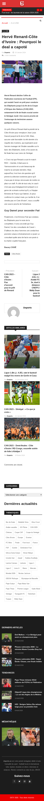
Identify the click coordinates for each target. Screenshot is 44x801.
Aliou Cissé (36, 522)
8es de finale (10, 522)
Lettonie (23, 563)
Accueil (5, 23)
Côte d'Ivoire (16, 254)
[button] (38, 10)
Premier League (22, 589)
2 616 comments (10, 55)
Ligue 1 (31, 563)
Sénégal (9, 594)
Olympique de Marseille (29, 578)
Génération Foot (26, 548)
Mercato (33, 568)
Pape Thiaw (10, 589)
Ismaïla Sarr (10, 558)
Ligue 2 (8, 568)
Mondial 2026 (10, 573)
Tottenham (31, 594)
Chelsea (9, 532)
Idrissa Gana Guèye (13, 553)
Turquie (8, 599)
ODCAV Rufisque (12, 578)
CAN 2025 (34, 527)
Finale (17, 543)
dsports (7, 52)
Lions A (16, 568)
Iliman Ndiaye (28, 553)
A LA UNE (15, 23)
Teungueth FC (20, 594)
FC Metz (9, 543)
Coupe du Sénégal (32, 532)
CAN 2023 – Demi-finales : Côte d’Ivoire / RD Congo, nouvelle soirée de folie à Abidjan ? (21, 448)
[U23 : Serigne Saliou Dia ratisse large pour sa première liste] (7, 707)
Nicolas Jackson (24, 573)
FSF (7, 548)
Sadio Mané (36, 589)
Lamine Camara (11, 563)
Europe (20, 537)
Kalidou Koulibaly (31, 558)
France (35, 543)
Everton (29, 537)
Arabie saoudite (11, 527)
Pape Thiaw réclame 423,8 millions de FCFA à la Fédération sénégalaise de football (28, 682)
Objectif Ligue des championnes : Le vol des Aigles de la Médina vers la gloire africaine (28, 694)
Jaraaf (20, 558)
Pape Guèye (10, 584)
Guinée (14, 548)
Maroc (25, 568)
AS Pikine (23, 527)
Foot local (26, 543)
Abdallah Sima (23, 522)
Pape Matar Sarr (23, 584)
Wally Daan (18, 599)
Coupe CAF (19, 532)
